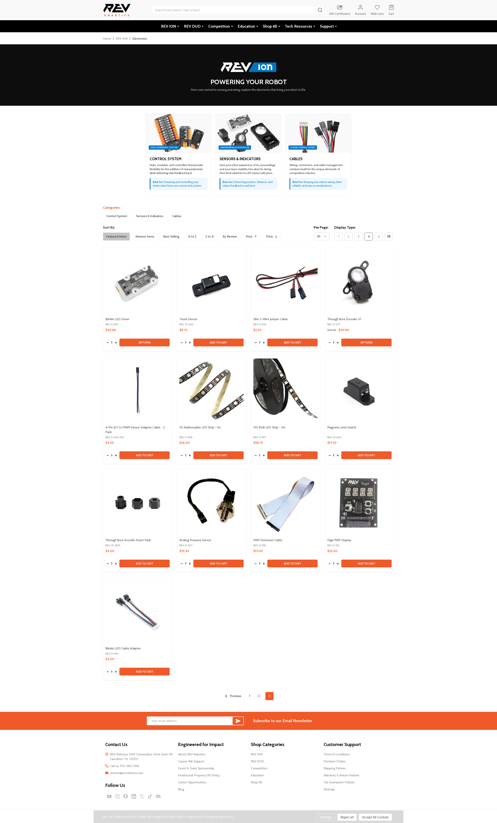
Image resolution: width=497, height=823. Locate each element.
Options (144, 342)
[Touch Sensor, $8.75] (211, 282)
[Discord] (158, 796)
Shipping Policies (335, 768)
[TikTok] (150, 796)
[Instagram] (117, 796)
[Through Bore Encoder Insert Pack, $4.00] (137, 503)
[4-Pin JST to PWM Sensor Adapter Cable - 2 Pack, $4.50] (137, 390)
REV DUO (192, 26)
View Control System (178, 155)
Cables (176, 216)
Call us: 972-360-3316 (124, 766)
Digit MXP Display (339, 540)
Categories (111, 207)
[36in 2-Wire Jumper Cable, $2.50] (285, 282)
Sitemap (329, 789)
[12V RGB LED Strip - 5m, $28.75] (285, 390)
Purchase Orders (335, 761)
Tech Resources (298, 26)
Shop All (270, 26)
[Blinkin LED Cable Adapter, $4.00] (137, 611)
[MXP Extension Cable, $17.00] (285, 503)
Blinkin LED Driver (117, 319)
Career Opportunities (192, 782)
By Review (230, 236)
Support (327, 26)
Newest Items (145, 236)
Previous (235, 696)
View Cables (318, 155)
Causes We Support (191, 761)
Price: (253, 238)
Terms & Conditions (337, 754)
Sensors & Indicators (149, 216)
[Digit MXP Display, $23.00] (359, 503)
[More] (178, 26)
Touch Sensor (188, 319)
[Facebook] (126, 796)
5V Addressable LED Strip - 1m (200, 427)
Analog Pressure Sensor (195, 540)
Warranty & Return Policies (341, 775)
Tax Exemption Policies (339, 782)
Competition (219, 26)
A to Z (192, 236)
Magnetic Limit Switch (341, 427)
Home (107, 38)
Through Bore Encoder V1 (344, 319)
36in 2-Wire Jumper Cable (270, 319)
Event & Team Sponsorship (196, 768)
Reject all (347, 817)
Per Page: (321, 227)
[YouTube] (109, 796)
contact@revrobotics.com (126, 773)
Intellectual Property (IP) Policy (199, 775)
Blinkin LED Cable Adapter (123, 648)
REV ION (168, 26)
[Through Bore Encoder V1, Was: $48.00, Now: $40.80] (359, 282)
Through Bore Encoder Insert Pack (128, 540)
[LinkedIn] (134, 796)
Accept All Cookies (375, 817)
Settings (326, 817)
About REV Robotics (191, 754)
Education (246, 26)
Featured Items (116, 236)
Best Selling (171, 236)
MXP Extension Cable (267, 540)
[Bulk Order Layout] (389, 236)
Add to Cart (218, 342)
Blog (181, 789)
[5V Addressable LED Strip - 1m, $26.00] (211, 390)
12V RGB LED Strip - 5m (269, 427)
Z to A (209, 236)
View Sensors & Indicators (248, 155)
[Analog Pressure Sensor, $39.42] (211, 503)
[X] (142, 796)
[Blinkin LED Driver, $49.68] (137, 282)
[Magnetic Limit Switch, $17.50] (359, 390)
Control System (116, 216)
